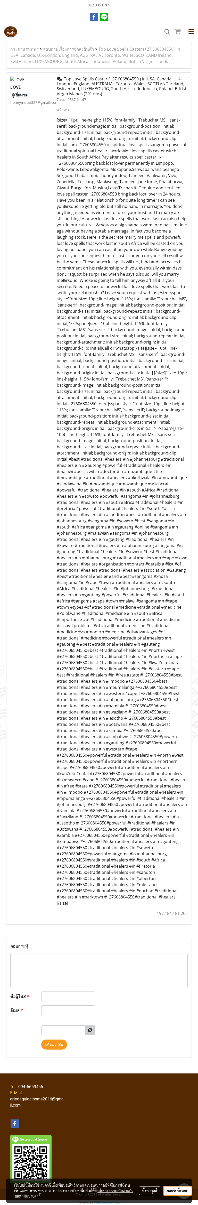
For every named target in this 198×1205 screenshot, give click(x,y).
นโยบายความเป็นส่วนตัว (115, 1190)
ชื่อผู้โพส (19, 996)
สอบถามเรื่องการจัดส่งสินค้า (68, 49)
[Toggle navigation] (191, 32)
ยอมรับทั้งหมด (177, 1190)
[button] (165, 32)
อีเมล (16, 1010)
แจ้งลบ (63, 110)
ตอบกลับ (56, 1044)
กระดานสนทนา (24, 49)
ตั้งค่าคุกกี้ (149, 1190)
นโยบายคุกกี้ (31, 1196)
